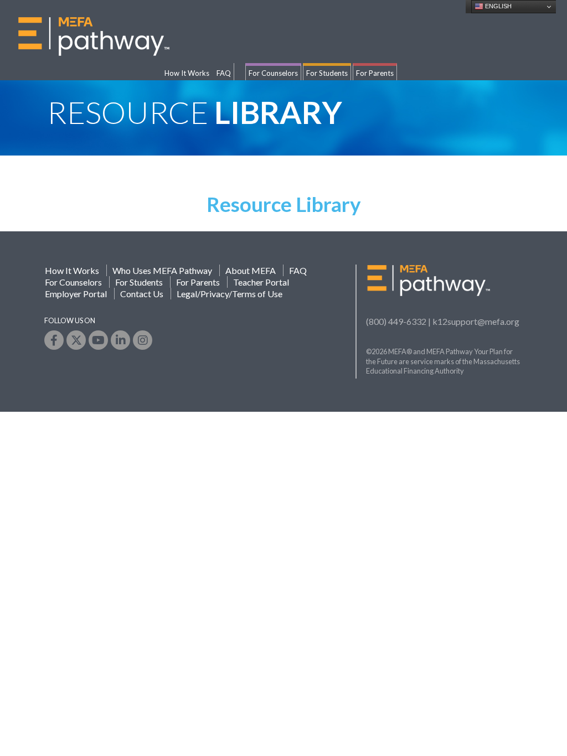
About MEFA (250, 270)
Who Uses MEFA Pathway (162, 270)
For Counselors (273, 73)
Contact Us (141, 293)
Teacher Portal (261, 282)
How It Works (186, 73)
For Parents (375, 73)
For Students (327, 73)
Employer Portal (76, 293)
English (497, 6)
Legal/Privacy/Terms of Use (229, 293)
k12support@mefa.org (475, 321)
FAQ (224, 73)
